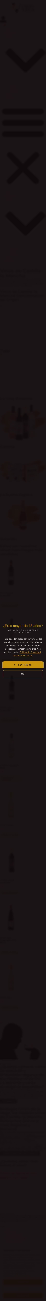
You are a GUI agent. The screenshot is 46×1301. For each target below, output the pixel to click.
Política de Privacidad (30, 652)
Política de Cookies (22, 655)
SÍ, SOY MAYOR (23, 665)
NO (23, 674)
